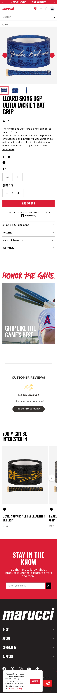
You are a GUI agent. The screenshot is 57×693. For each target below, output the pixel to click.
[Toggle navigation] (52, 8)
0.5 (7, 177)
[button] (4, 90)
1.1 (18, 177)
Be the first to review (28, 409)
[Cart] (46, 8)
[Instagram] (20, 669)
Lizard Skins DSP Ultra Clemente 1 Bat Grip (23, 518)
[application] (48, 684)
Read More (8, 149)
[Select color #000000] (4, 509)
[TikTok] (37, 669)
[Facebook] (4, 669)
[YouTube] (29, 669)
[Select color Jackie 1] (3, 162)
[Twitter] (12, 669)
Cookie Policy (15, 688)
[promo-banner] (28, 2)
